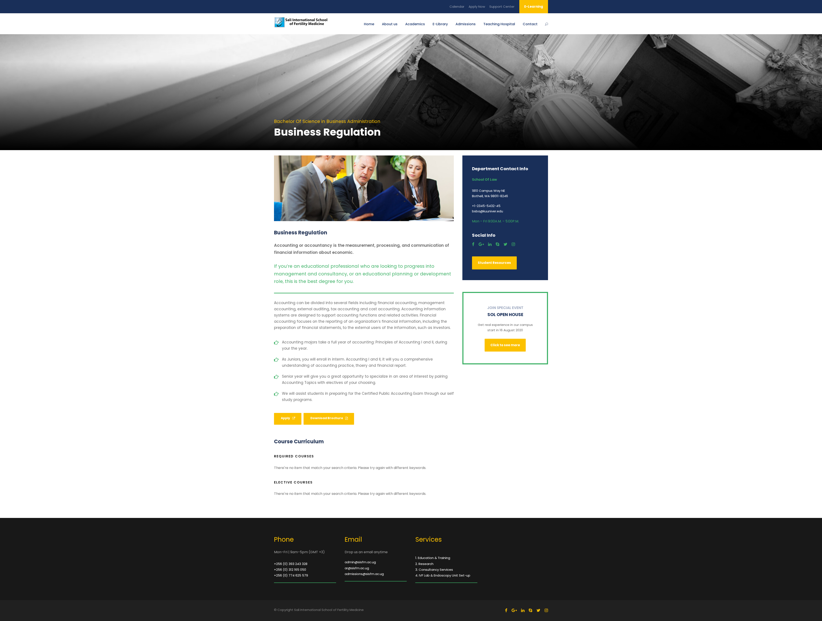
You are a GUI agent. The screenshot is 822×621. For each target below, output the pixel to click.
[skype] (497, 244)
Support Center (501, 6)
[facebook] (473, 244)
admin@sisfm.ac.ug (360, 562)
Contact (530, 24)
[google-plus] (481, 244)
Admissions (466, 24)
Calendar (457, 6)
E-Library (440, 24)
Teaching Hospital (499, 24)
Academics (415, 24)
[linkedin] (489, 244)
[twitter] (505, 244)
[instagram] (513, 244)
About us (390, 24)
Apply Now (477, 6)
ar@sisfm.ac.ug (357, 568)
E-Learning (533, 6)
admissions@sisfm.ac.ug (364, 574)
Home (369, 24)
